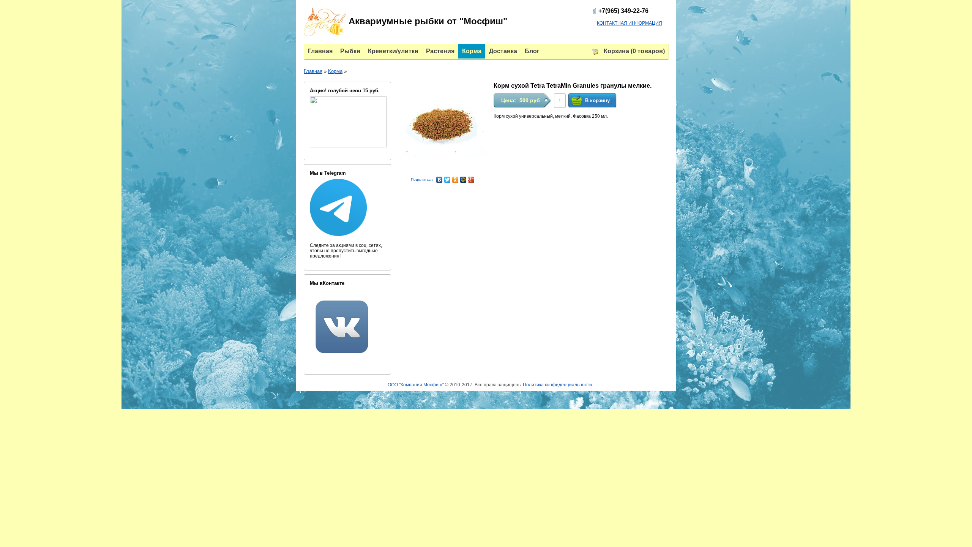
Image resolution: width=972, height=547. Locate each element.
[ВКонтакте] (439, 180)
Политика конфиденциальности (557, 384)
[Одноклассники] (455, 180)
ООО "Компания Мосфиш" (416, 384)
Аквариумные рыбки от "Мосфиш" (426, 21)
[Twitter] (447, 180)
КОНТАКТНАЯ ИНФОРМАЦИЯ (629, 23)
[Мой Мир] (463, 180)
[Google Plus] (471, 180)
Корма (335, 71)
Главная (313, 71)
